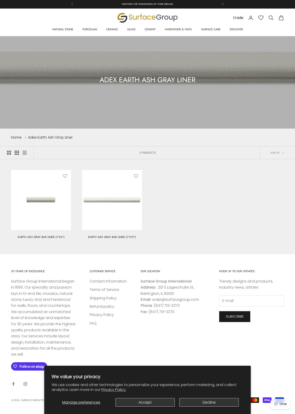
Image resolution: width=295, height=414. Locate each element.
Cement (150, 29)
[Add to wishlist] (65, 176)
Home (16, 137)
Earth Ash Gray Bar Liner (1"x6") (41, 237)
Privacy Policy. (113, 389)
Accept (145, 402)
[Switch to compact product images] (25, 152)
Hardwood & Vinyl (178, 29)
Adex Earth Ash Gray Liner (50, 137)
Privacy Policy (102, 314)
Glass (131, 29)
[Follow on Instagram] (25, 384)
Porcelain (90, 29)
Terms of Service (104, 289)
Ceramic (112, 29)
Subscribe (235, 316)
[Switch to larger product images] (9, 152)
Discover (236, 29)
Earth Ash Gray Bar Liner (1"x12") (112, 237)
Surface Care (211, 29)
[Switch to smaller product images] (17, 152)
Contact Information (108, 281)
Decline (209, 402)
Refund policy (102, 306)
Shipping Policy (103, 298)
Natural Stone (62, 29)
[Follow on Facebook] (13, 384)
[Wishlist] (261, 18)
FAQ (93, 323)
